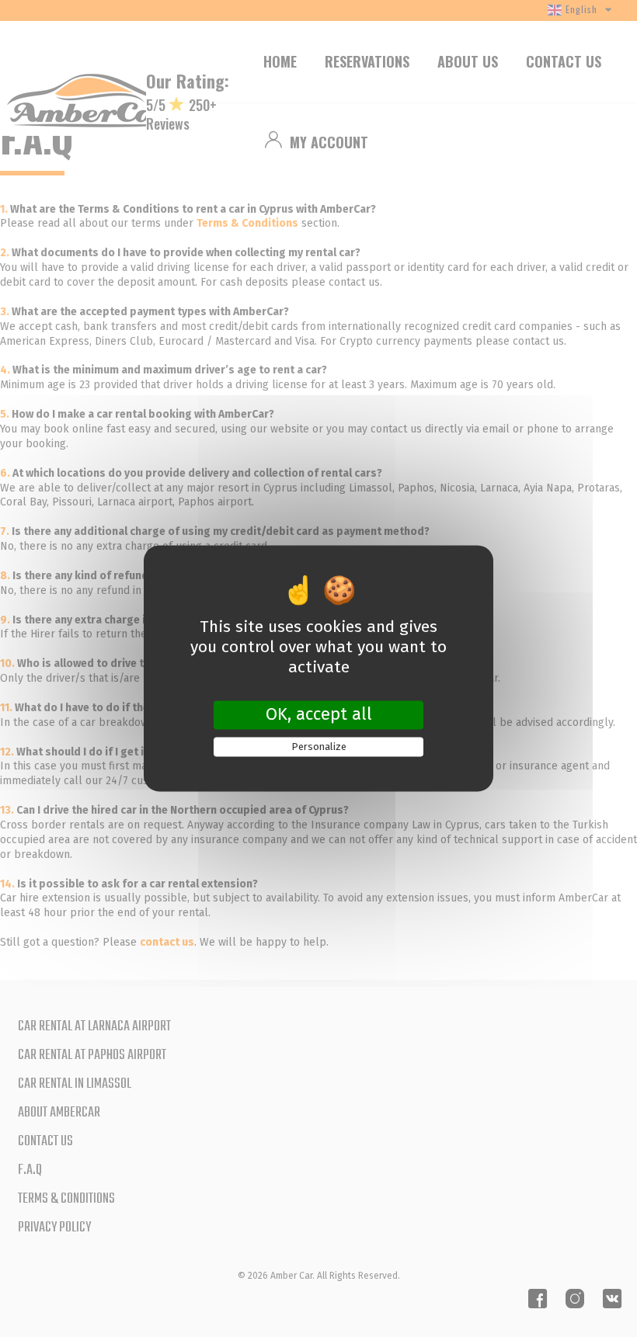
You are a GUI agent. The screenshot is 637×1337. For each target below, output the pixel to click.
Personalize (318, 746)
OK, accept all (319, 714)
